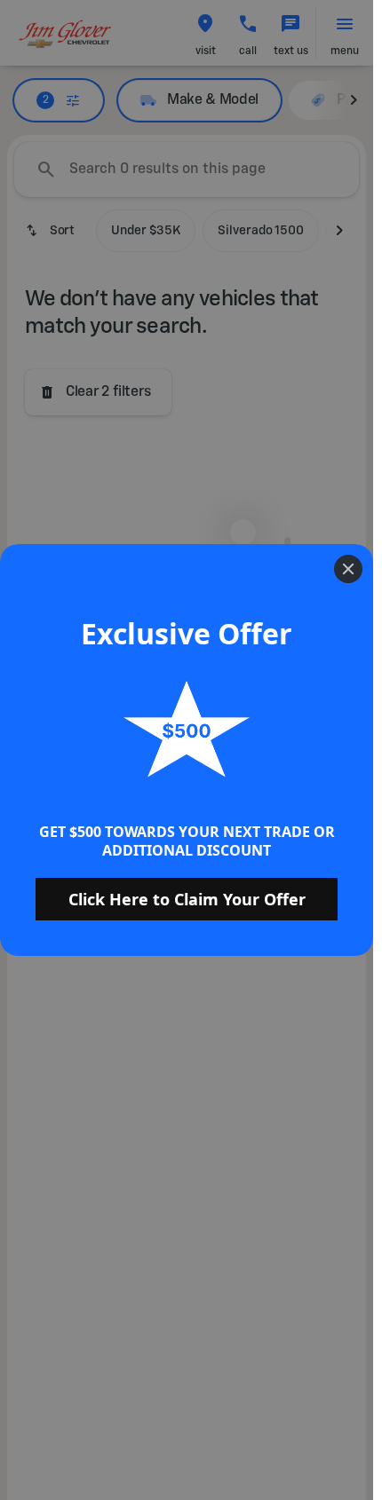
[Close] (348, 569)
